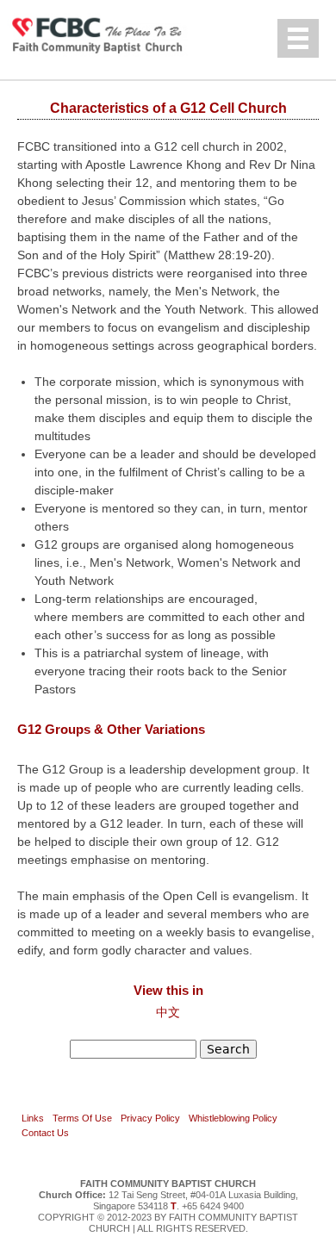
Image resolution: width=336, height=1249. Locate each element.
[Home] (107, 34)
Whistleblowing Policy (233, 1118)
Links (33, 1118)
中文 (168, 1012)
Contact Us (45, 1133)
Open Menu (298, 38)
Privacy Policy (150, 1118)
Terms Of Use (82, 1118)
